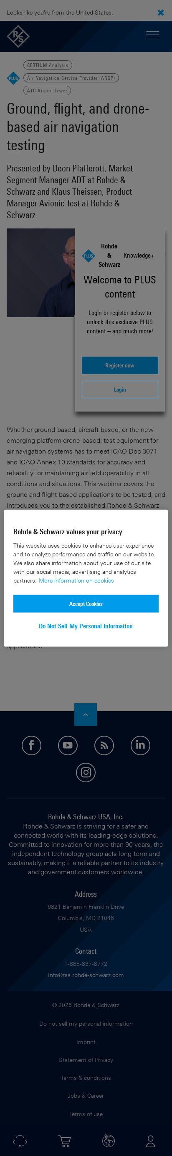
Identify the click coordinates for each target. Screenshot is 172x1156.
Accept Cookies (86, 603)
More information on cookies (76, 580)
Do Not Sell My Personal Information (86, 626)
